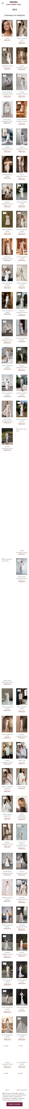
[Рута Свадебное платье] (7, 969)
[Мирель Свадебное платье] (7, 832)
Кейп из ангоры (21, 787)
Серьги (7, 38)
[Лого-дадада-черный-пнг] (13, 2)
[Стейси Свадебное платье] (21, 488)
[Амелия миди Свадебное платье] (7, 861)
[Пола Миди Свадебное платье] (7, 246)
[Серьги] (7, 28)
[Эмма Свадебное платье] (21, 327)
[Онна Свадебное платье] (7, 219)
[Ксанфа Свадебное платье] (7, 1052)
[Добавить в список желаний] (7, 758)
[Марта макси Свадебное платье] (7, 409)
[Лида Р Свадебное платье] (21, 136)
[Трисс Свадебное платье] (7, 724)
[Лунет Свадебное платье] (7, 1024)
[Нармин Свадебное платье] (7, 191)
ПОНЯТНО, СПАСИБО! (14, 1104)
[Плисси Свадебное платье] (21, 861)
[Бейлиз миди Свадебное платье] (7, 618)
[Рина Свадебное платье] (21, 997)
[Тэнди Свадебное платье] (7, 696)
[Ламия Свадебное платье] (7, 887)
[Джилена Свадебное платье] (21, 915)
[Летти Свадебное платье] (7, 382)
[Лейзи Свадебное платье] (21, 382)
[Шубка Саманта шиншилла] (7, 804)
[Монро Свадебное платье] (21, 164)
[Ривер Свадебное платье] (7, 273)
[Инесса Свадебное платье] (21, 355)
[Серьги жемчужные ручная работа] (21, 804)
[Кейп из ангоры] (21, 776)
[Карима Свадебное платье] (21, 82)
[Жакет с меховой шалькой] (7, 776)
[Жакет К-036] (21, 750)
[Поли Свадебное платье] (21, 246)
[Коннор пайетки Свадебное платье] (21, 109)
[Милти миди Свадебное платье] (21, 566)
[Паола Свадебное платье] (21, 219)
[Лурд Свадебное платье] (7, 164)
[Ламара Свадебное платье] (7, 136)
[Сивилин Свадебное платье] (21, 300)
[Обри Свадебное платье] (21, 191)
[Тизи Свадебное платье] (21, 969)
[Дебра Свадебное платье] (21, 1079)
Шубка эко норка (7, 66)
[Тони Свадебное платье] (21, 696)
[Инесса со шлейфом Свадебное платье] (21, 832)
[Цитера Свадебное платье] (21, 724)
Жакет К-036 (21, 760)
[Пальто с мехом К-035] (21, 28)
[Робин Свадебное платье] (21, 273)
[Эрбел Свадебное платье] (7, 997)
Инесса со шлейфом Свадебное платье (21, 844)
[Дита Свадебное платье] (21, 1052)
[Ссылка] (27, 3)
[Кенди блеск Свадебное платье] (7, 109)
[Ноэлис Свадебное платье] (7, 436)
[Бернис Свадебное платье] (7, 1079)
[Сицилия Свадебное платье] (21, 887)
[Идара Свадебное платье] (7, 355)
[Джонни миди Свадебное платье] (7, 82)
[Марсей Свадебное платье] (21, 942)
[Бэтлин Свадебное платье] (21, 55)
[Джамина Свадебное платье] (7, 942)
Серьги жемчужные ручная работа (21, 816)
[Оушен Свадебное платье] (7, 915)
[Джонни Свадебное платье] (7, 327)
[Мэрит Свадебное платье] (21, 409)
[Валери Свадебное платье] (7, 750)
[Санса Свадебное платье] (7, 300)
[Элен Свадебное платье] (21, 1024)
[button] (3, 3)
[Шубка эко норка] (7, 55)
